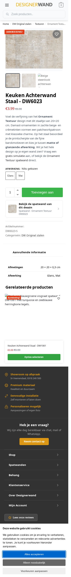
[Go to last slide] (11, 49)
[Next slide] (56, 49)
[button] (61, 5)
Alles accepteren (34, 554)
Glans (10, 175)
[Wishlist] (58, 298)
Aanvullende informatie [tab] (29, 252)
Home (6, 24)
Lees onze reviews (23, 517)
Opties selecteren (34, 357)
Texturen (39, 24)
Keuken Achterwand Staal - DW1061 (27, 345)
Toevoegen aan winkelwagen (42, 194)
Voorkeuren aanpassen (34, 571)
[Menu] (7, 5)
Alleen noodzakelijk (34, 562)
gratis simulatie (15, 156)
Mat (21, 175)
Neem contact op (34, 441)
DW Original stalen (21, 24)
